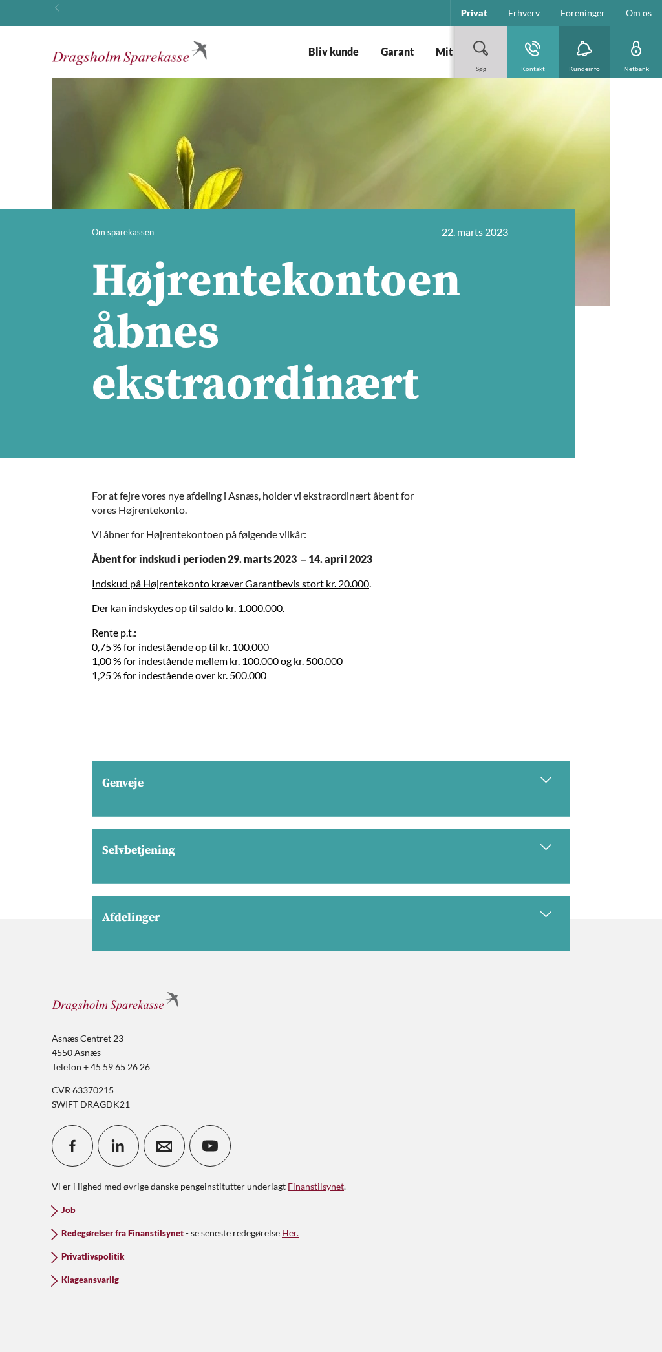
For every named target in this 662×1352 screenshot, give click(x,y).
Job (68, 1210)
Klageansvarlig (90, 1280)
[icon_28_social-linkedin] (118, 1146)
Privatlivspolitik (92, 1257)
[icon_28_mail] (164, 1146)
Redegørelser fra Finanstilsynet (122, 1233)
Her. (290, 1232)
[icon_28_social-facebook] (72, 1146)
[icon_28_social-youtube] (210, 1146)
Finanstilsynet (316, 1186)
